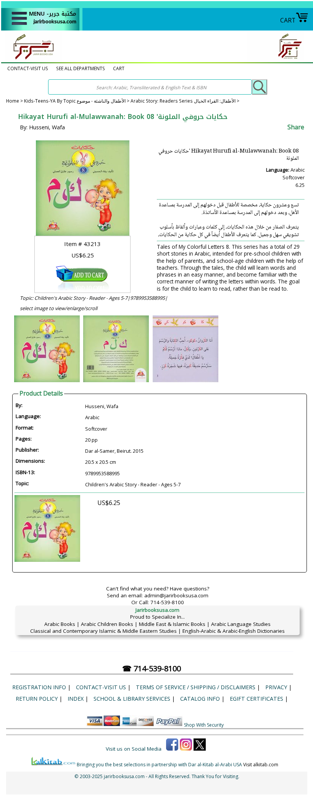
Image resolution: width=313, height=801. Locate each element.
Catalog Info (200, 698)
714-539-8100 (167, 602)
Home (12, 101)
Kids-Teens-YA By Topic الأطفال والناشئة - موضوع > (77, 101)
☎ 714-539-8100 (151, 668)
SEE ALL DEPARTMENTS (80, 68)
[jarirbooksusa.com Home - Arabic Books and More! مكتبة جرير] (31, 59)
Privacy (276, 687)
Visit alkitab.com (260, 764)
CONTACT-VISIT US (27, 68)
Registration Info (39, 687)
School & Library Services (132, 698)
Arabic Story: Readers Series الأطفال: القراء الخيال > (185, 101)
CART (287, 20)
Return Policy (37, 698)
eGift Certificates (256, 698)
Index (76, 698)
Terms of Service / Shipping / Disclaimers (195, 687)
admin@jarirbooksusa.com (176, 595)
